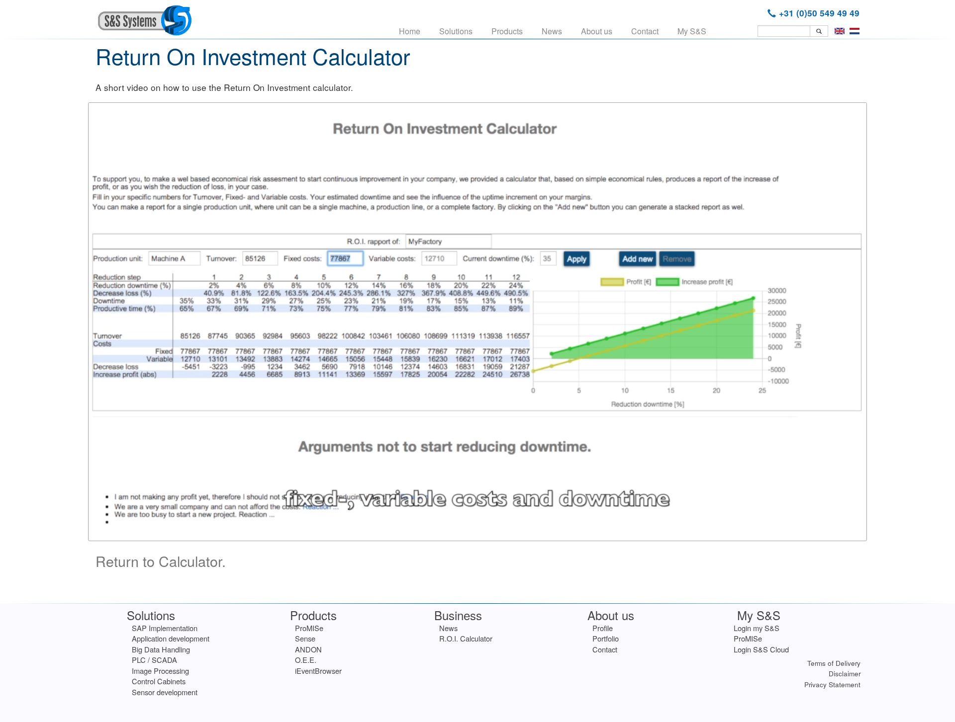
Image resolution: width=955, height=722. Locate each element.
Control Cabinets (159, 681)
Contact (645, 31)
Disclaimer (844, 673)
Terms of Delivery (833, 663)
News (552, 31)
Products (507, 31)
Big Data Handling (161, 649)
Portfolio (605, 638)
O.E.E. (305, 659)
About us (596, 31)
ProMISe (309, 628)
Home (409, 31)
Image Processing (160, 670)
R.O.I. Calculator (465, 638)
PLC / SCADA (154, 659)
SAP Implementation (164, 628)
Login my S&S (756, 628)
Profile (602, 628)
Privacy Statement (832, 684)
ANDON (308, 649)
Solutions (456, 31)
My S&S (691, 31)
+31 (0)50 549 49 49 (819, 13)
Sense (305, 638)
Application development (170, 638)
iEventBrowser (318, 670)
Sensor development (164, 692)
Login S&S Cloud (761, 649)
